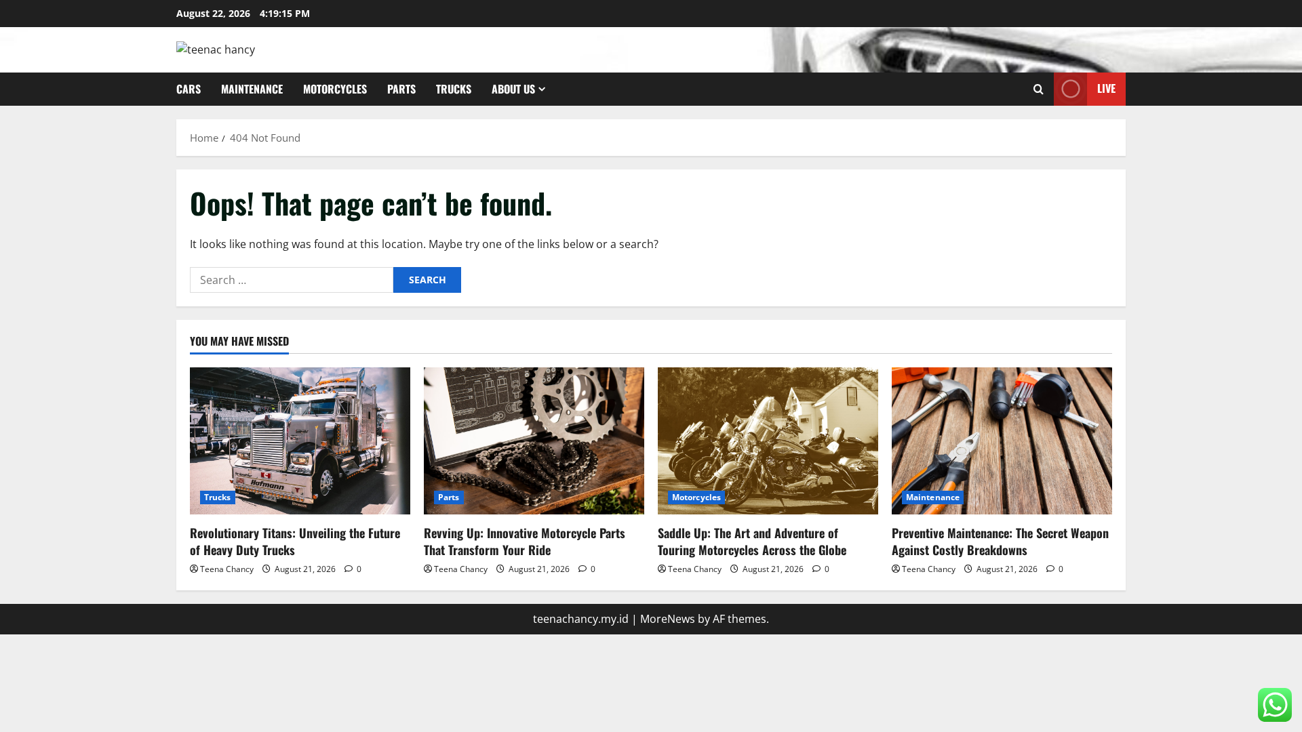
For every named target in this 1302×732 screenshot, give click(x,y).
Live (1106, 88)
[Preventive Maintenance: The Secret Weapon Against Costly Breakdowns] (1002, 440)
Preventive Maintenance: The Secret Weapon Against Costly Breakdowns (1000, 541)
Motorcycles (335, 89)
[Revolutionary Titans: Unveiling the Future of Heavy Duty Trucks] (300, 440)
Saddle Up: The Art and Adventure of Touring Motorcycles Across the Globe (752, 541)
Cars (188, 89)
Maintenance (252, 89)
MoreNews (667, 618)
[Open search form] (1038, 89)
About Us (513, 89)
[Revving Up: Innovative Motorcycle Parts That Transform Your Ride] (534, 440)
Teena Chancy (227, 569)
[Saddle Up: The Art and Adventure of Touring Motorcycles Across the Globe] (768, 440)
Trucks (453, 89)
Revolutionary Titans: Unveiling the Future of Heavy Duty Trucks (295, 541)
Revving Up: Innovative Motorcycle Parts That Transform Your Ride (524, 541)
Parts (401, 89)
